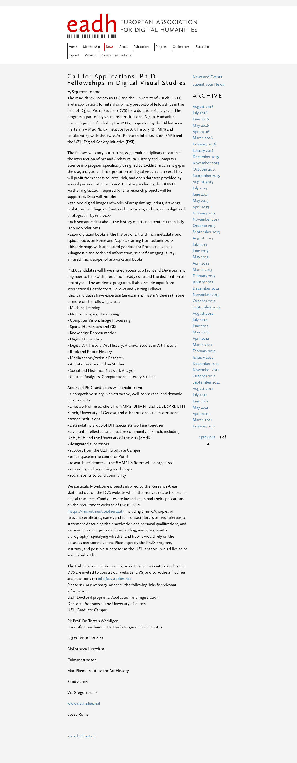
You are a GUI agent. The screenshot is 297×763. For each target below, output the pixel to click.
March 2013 (202, 269)
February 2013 (204, 275)
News (109, 47)
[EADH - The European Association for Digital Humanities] (132, 34)
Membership (91, 47)
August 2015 (203, 181)
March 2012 (202, 344)
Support (74, 55)
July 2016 (200, 112)
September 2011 (206, 382)
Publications (142, 47)
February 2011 (204, 426)
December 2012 (206, 288)
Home (73, 47)
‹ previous (207, 437)
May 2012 (201, 332)
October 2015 (204, 169)
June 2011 (200, 401)
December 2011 (206, 363)
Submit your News (208, 84)
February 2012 (204, 351)
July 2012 (200, 319)
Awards (90, 55)
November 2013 (206, 219)
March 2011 (202, 419)
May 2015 (200, 200)
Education (202, 47)
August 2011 (203, 388)
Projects (161, 47)
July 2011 (200, 394)
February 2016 (204, 144)
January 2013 (203, 282)
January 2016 (203, 150)
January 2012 (203, 357)
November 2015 (206, 163)
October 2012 (204, 300)
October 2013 (204, 225)
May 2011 (200, 407)
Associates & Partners (116, 55)
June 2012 (201, 325)
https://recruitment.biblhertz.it (95, 511)
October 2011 (204, 376)
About (123, 47)
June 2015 (200, 194)
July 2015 (200, 188)
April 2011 (201, 413)
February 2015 (204, 213)
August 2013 (203, 238)
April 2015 (201, 206)
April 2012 (201, 338)
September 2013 (206, 232)
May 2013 (200, 257)
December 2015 (206, 156)
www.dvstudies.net (83, 703)
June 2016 (201, 119)
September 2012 (206, 307)
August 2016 (203, 106)
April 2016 (201, 131)
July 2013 (200, 244)
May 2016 (201, 125)
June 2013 (200, 250)
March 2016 (203, 138)
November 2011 (206, 369)
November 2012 (206, 294)
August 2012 (203, 313)
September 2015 (206, 175)
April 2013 (201, 263)
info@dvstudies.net (114, 578)
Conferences (181, 47)
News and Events (207, 76)
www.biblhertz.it (81, 736)
